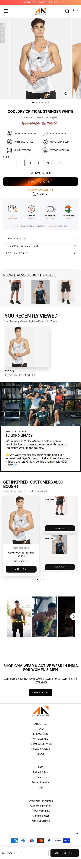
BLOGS (40, 753)
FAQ (40, 767)
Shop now (40, 692)
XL (48, 162)
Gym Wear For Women (40, 800)
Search (40, 777)
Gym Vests (40, 681)
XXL (59, 162)
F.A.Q (41, 728)
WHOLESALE (40, 738)
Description (16, 238)
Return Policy (18, 253)
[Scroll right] (73, 616)
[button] (19, 616)
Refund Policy (40, 772)
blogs (40, 787)
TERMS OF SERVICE (40, 743)
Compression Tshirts (15, 678)
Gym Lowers (36, 678)
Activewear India (41, 810)
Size (6, 157)
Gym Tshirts (69, 678)
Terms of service (40, 782)
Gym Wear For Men (40, 805)
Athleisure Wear (40, 815)
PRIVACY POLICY (40, 748)
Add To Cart (64, 852)
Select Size (21, 569)
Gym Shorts (53, 678)
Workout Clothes (40, 820)
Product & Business (22, 246)
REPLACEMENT (41, 733)
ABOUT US (40, 723)
